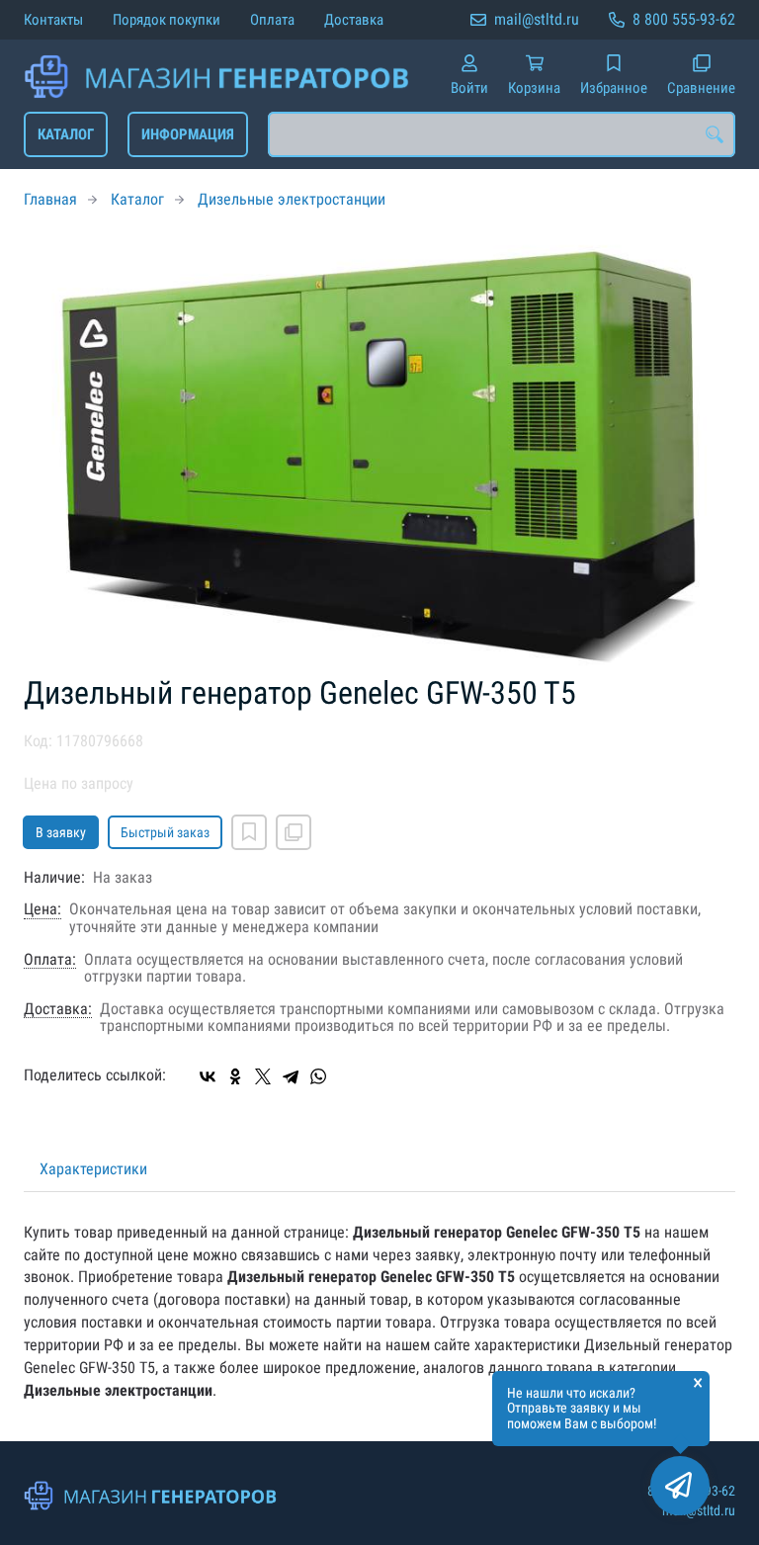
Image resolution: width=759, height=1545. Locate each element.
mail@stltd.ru (536, 19)
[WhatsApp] (318, 1076)
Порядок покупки (166, 20)
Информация (187, 134)
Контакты (53, 20)
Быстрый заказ (165, 832)
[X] (263, 1076)
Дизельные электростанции (291, 199)
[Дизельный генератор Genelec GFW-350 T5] (379, 453)
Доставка (353, 20)
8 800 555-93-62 (683, 19)
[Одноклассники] (235, 1076)
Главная (50, 199)
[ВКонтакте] (207, 1076)
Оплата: (50, 960)
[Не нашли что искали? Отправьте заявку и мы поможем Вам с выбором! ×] (680, 1485)
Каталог (66, 134)
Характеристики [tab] (93, 1168)
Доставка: (58, 1009)
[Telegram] (290, 1076)
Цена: (42, 909)
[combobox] (501, 134)
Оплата (272, 20)
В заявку (61, 832)
